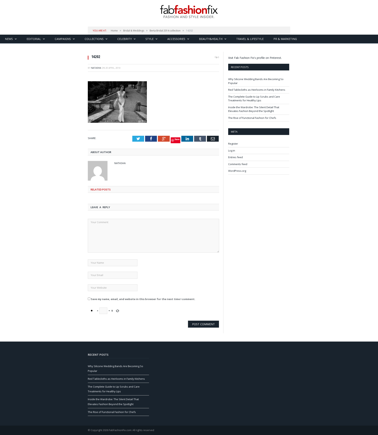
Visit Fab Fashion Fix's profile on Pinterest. (255, 58)
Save (177, 139)
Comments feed (237, 164)
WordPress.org (237, 171)
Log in (231, 150)
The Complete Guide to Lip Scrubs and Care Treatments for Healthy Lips (254, 98)
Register (233, 143)
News (9, 39)
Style (149, 39)
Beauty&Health (210, 39)
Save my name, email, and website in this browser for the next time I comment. (143, 299)
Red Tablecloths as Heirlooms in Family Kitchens (256, 89)
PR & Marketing (285, 39)
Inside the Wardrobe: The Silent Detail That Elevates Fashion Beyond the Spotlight (253, 109)
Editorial (34, 39)
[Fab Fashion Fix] (189, 11)
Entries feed (235, 157)
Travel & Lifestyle (250, 39)
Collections (94, 39)
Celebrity (124, 39)
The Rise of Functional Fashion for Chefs (252, 118)
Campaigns (63, 39)
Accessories (176, 39)
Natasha (96, 67)
